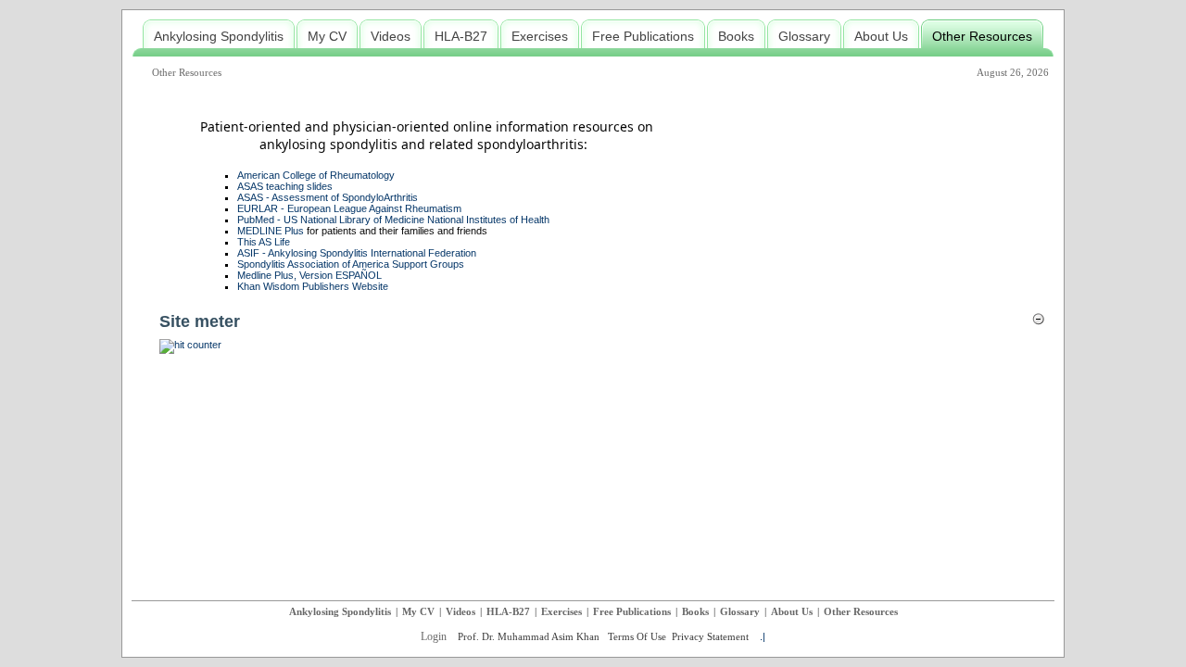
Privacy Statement (710, 636)
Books (695, 611)
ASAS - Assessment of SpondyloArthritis (327, 197)
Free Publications (632, 611)
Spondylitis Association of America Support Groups (350, 264)
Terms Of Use (637, 636)
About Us (792, 611)
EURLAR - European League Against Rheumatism (349, 208)
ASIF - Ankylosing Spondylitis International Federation (356, 252)
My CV (418, 611)
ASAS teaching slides (285, 186)
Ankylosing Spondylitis (340, 611)
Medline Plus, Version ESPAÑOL (309, 275)
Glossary (740, 611)
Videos (460, 611)
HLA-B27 (508, 611)
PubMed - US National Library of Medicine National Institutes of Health (393, 219)
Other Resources (186, 72)
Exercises (561, 611)
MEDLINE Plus (270, 230)
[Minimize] (1038, 322)
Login (434, 636)
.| (762, 636)
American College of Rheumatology (316, 175)
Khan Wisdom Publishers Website (312, 286)
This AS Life (263, 241)
